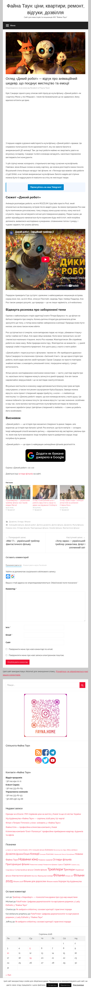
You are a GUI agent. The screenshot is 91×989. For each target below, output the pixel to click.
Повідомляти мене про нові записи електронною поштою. (36, 655)
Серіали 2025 (75, 864)
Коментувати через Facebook (35, 565)
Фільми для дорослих (34, 881)
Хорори (62, 881)
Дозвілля (13, 522)
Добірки (74, 850)
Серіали (67, 864)
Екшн (26, 853)
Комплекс (50, 854)
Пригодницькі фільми (39, 528)
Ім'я (8, 627)
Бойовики (49, 850)
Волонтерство (58, 850)
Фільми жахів (52, 881)
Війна (69, 850)
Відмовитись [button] (65, 985)
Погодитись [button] (52, 985)
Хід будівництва (74, 881)
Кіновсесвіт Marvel (60, 854)
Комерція (43, 854)
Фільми (27, 522)
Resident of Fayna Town (40, 88)
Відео (65, 850)
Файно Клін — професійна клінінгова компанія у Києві (31, 827)
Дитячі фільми (57, 525)
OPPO (30, 850)
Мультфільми (78, 525)
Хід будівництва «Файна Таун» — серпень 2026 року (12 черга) (35, 818)
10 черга (15, 850)
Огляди (20, 522)
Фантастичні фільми (71, 528)
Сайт (8, 642)
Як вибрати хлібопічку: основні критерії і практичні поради (44, 909)
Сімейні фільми (55, 528)
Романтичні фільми (50, 864)
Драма (19, 854)
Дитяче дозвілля (44, 525)
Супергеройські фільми (24, 870)
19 (31, 958)
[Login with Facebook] (8, 576)
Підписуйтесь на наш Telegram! (45, 187)
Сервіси (60, 864)
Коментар (11, 589)
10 (8, 953)
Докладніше (78, 985)
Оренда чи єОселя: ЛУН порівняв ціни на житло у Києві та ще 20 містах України (43, 814)
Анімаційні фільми (16, 525)
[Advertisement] (45, 121)
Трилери (69, 869)
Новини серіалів (45, 860)
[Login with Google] (13, 576)
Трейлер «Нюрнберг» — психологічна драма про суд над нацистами (44, 897)
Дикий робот (30, 525)
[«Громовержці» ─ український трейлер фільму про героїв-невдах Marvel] (18, 492)
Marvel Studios (23, 850)
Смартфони (10, 870)
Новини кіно (11, 528)
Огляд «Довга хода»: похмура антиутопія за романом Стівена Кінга (71, 502)
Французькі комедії (45, 876)
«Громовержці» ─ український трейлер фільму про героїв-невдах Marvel (18, 502)
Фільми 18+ (69, 876)
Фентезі (34, 876)
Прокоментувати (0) (14, 565)
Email (9, 635)
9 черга (8, 850)
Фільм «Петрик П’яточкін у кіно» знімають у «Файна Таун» (33, 823)
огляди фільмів (26, 474)
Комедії (34, 853)
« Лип (8, 975)
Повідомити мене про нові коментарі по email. (31, 649)
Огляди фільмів (23, 528)
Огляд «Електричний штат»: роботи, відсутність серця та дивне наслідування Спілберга (45, 502)
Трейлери (55, 869)
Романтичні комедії (36, 864)
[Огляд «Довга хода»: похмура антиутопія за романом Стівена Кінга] (72, 492)
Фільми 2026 (18, 881)
